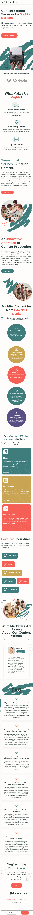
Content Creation (11, 899)
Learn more (6, 472)
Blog (21, 902)
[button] (30, 2)
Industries (19, 899)
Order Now (16, 885)
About (24, 899)
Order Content (14, 902)
